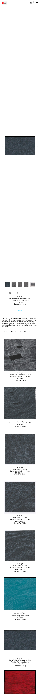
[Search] (34, 2)
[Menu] (37, 3)
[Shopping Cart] (31, 2)
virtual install (24, 293)
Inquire (20, 310)
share (13, 293)
